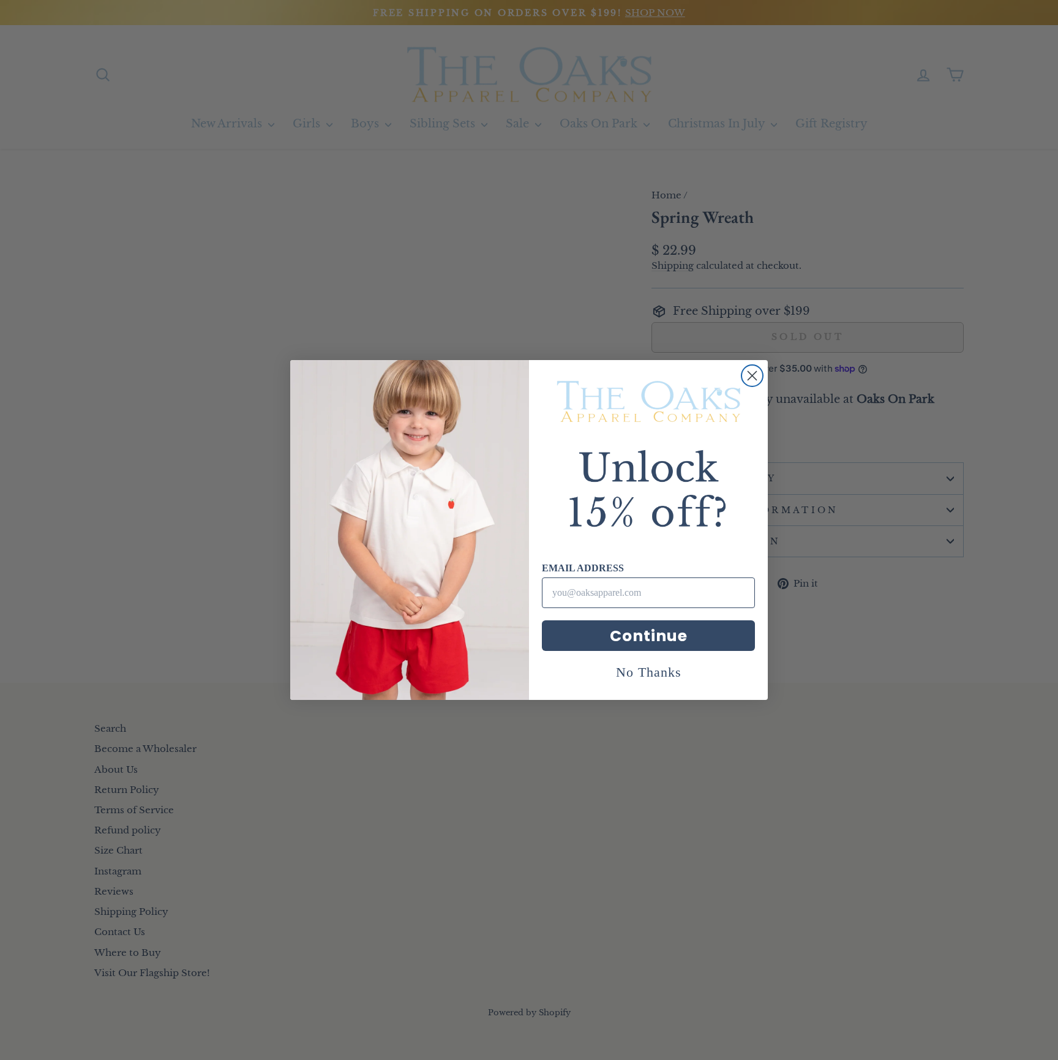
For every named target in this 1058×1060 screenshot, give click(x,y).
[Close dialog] (752, 375)
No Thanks (648, 672)
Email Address (583, 568)
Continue (649, 636)
